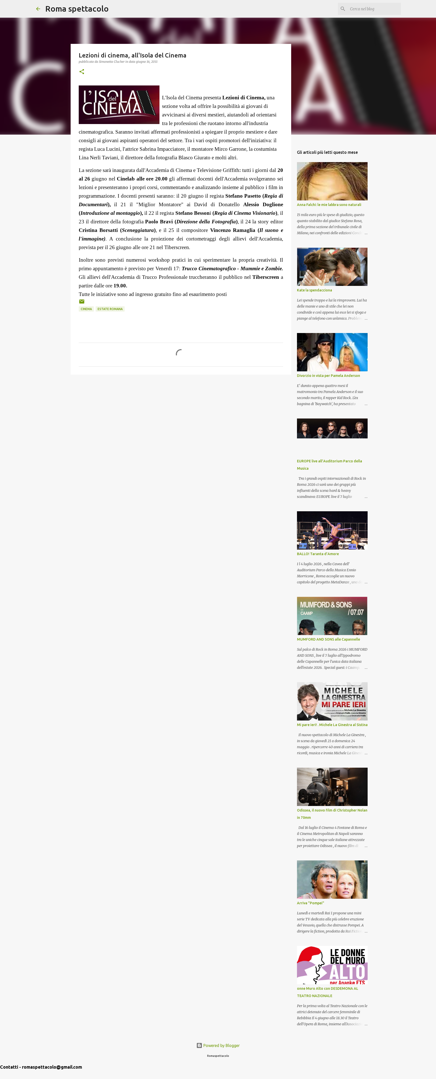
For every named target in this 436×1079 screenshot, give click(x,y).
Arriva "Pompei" (310, 903)
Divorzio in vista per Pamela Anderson (328, 376)
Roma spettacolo (77, 8)
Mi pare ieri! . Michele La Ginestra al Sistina (332, 725)
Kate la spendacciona (314, 290)
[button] (82, 72)
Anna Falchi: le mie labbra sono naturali (329, 205)
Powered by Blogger (221, 1045)
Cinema (86, 309)
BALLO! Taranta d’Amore (318, 554)
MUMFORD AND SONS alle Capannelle (328, 639)
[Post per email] (82, 303)
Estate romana (110, 309)
